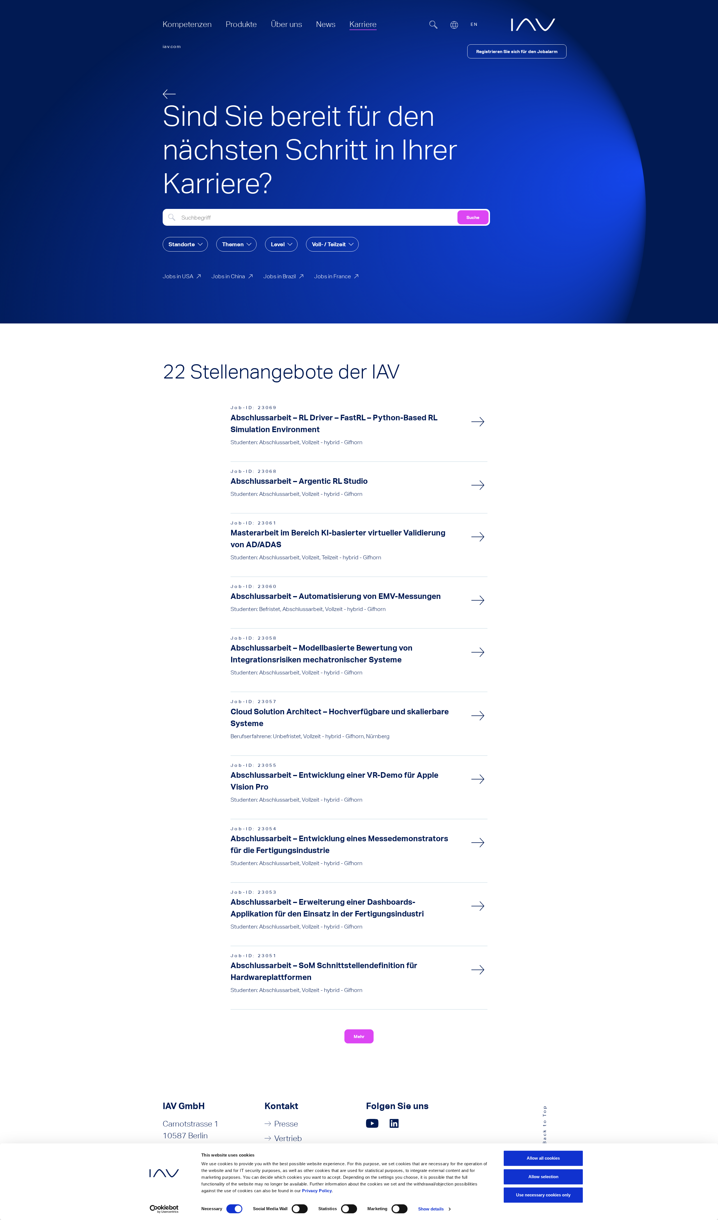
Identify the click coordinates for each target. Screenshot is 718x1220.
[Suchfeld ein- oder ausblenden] (433, 24)
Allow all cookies (543, 1158)
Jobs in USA (178, 276)
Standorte (182, 244)
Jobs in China (228, 276)
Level (278, 244)
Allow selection (543, 1176)
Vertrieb (288, 1138)
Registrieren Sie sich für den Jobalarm (517, 51)
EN (474, 24)
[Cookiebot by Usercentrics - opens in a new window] (164, 1209)
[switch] (300, 1208)
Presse (286, 1123)
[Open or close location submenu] (454, 25)
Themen (233, 244)
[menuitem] (187, 24)
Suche (472, 217)
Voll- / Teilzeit (329, 244)
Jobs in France (332, 276)
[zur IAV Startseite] (533, 24)
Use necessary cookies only (543, 1194)
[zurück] (169, 94)
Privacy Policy (317, 1190)
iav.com (172, 46)
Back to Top (544, 1124)
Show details (431, 1209)
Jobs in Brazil (279, 276)
